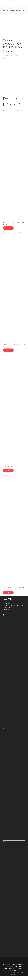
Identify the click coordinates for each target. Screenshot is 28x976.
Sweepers (15, 55)
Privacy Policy (19, 972)
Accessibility (14, 974)
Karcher (11, 55)
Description (7, 59)
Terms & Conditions (10, 972)
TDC (4, 10)
